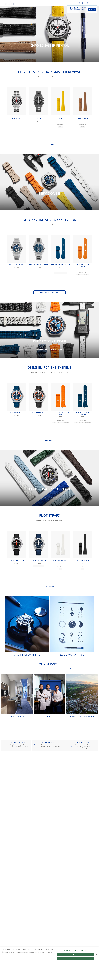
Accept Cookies (76, 959)
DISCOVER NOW (49, 144)
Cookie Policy (33, 954)
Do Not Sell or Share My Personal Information (75, 950)
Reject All (75, 955)
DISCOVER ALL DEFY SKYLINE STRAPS (49, 292)
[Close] (96, 954)
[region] (49, 954)
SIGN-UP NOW (92, 9)
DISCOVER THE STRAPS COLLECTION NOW (49, 54)
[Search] (87, 3)
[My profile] (93, 3)
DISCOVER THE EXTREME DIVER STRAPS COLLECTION (49, 350)
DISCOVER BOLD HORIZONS (49, 498)
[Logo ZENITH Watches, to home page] (9, 3)
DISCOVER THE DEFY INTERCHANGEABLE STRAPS (49, 202)
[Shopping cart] (90, 3)
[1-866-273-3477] (82, 3)
